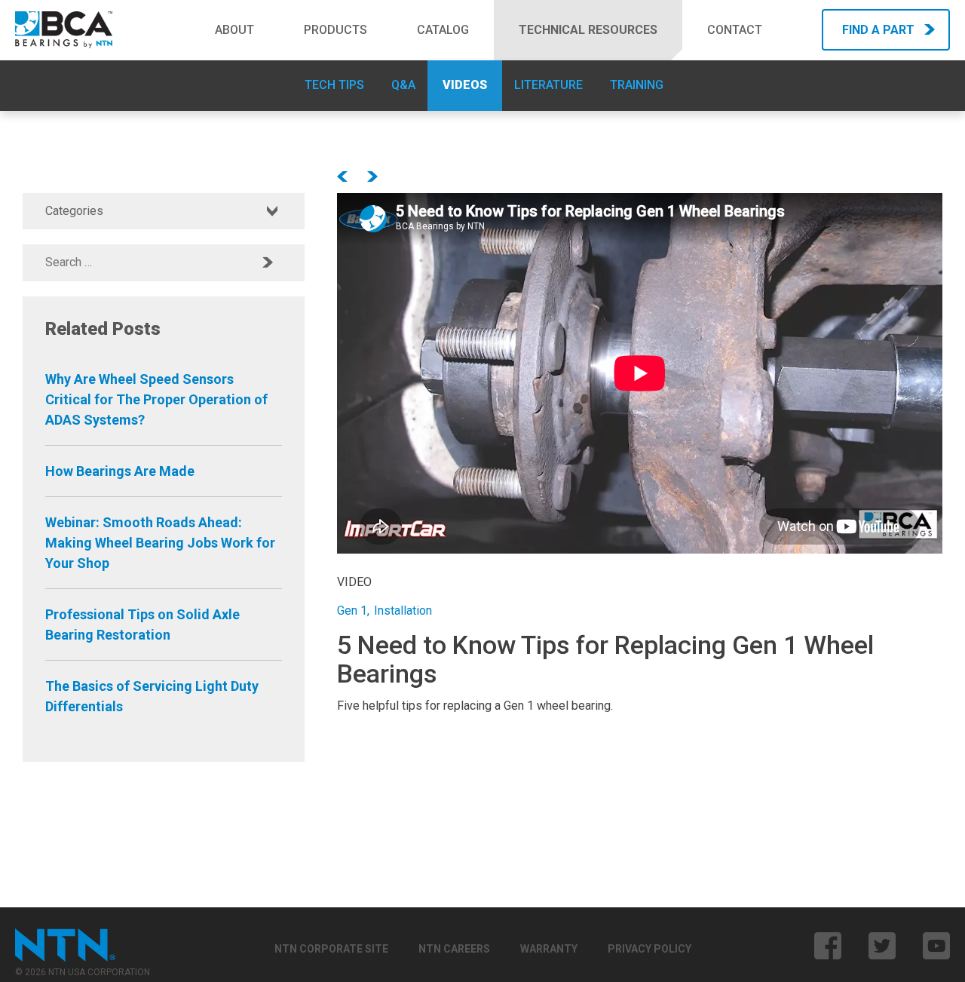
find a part (878, 30)
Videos (465, 85)
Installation (403, 610)
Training (636, 85)
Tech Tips (334, 85)
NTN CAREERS (454, 949)
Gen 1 (352, 610)
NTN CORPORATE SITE (331, 949)
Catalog (443, 30)
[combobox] (164, 211)
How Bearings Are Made (120, 471)
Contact (734, 30)
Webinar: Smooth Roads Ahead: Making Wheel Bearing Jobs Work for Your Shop (160, 542)
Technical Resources (588, 30)
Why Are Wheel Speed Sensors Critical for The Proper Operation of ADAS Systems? (156, 399)
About (234, 30)
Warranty (548, 949)
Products (335, 30)
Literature (548, 85)
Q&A (403, 85)
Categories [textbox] (74, 211)
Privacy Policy (649, 949)
